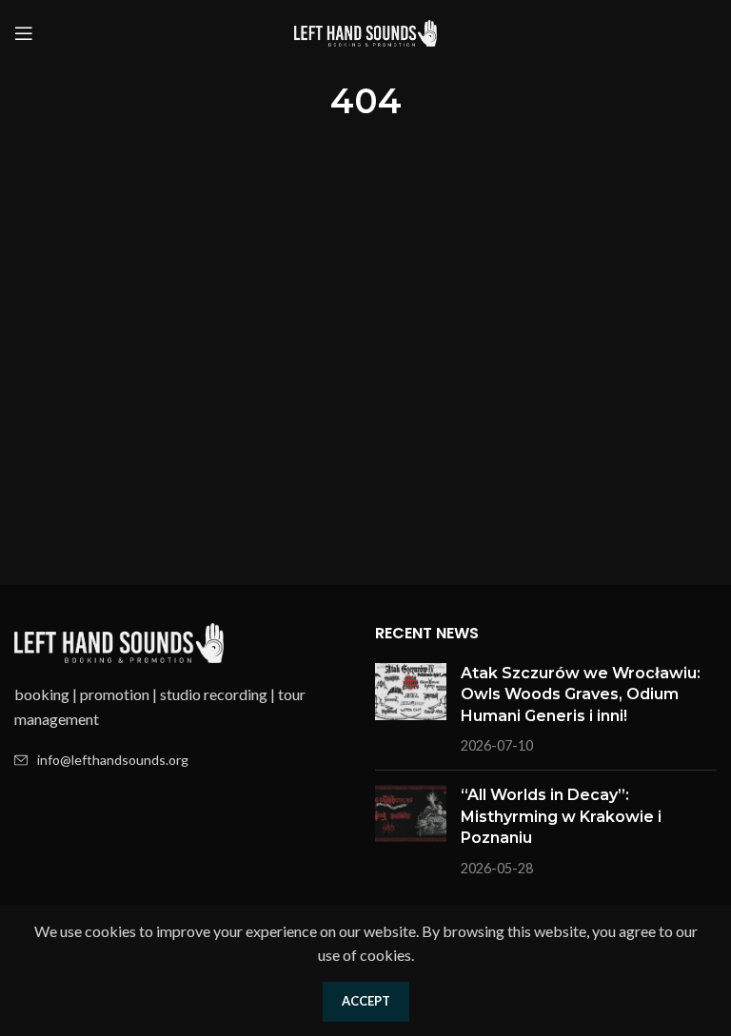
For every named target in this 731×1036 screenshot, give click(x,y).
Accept (366, 1000)
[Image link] (119, 641)
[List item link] (185, 760)
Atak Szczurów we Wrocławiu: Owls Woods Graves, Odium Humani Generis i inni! (581, 694)
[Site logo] (365, 31)
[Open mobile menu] (24, 33)
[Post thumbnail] (410, 709)
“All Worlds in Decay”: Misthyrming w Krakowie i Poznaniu (561, 816)
